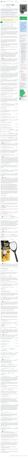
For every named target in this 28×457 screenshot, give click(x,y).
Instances (17, 455)
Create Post (12, 1)
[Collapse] (1, 24)
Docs (19, 455)
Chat (14, 22)
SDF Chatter (4, 1)
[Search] (22, 1)
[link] (8, 7)
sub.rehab (22, 75)
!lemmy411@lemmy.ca (24, 78)
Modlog (14, 455)
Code (21, 455)
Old (12, 22)
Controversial (7, 22)
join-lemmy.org (25, 455)
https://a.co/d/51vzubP (8, 125)
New (10, 22)
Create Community (16, 1)
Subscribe (23, 17)
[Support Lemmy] (20, 1)
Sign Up (25, 1)
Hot (1, 22)
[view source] (10, 7)
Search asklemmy (22, 38)
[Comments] (4, 5)
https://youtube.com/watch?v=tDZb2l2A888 (7, 310)
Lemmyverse (22, 73)
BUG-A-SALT (5, 104)
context (24, 52)
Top (3, 22)
